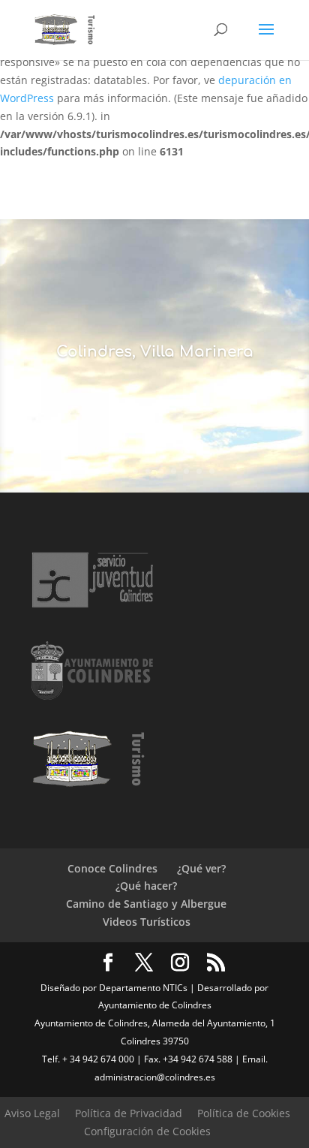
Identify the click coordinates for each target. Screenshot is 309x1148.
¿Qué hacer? (146, 885)
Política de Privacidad (128, 1113)
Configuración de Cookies (147, 1131)
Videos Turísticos (146, 921)
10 (211, 471)
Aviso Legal (32, 1113)
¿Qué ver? (201, 868)
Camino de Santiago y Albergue (146, 903)
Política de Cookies (243, 1113)
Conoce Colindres (113, 868)
